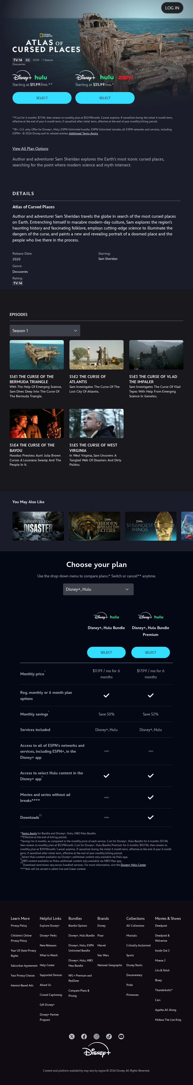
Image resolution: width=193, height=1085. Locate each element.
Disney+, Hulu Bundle (81, 935)
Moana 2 (160, 960)
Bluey (158, 980)
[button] (53, 918)
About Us (45, 985)
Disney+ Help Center (133, 865)
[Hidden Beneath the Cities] (94, 526)
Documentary (134, 975)
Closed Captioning (51, 995)
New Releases (48, 945)
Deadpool (161, 925)
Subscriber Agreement (24, 965)
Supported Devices (51, 975)
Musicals (131, 935)
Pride (129, 985)
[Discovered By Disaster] (38, 526)
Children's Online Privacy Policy (21, 938)
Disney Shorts (134, 965)
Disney (101, 925)
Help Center (47, 965)
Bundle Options (77, 925)
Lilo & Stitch (162, 970)
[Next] (185, 525)
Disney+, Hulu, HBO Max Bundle (80, 963)
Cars (158, 1000)
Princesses (132, 995)
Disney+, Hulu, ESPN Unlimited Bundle (81, 948)
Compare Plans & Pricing (78, 993)
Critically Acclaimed (138, 945)
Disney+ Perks (48, 935)
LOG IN (172, 7)
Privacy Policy (19, 925)
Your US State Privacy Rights (23, 953)
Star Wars (103, 955)
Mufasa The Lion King (168, 1019)
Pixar (100, 935)
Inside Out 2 (162, 950)
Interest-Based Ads (22, 985)
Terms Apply (29, 833)
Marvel (101, 945)
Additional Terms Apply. (83, 133)
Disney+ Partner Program (49, 1017)
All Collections (135, 925)
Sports (130, 955)
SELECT (42, 98)
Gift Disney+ (47, 1004)
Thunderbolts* (164, 990)
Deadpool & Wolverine (162, 938)
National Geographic (109, 965)
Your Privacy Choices (23, 975)
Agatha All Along (165, 1010)
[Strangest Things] (151, 526)
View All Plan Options (30, 148)
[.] (72, 1036)
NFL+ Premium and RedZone (80, 978)
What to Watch (49, 955)
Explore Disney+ (50, 925)
